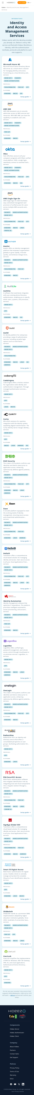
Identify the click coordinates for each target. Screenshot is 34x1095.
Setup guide (24, 97)
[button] (3, 3)
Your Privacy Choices (18, 1091)
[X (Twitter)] (19, 1084)
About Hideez (14, 1046)
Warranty (13, 1075)
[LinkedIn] (23, 1084)
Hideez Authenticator (17, 1032)
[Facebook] (11, 1084)
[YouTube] (15, 1084)
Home (3, 7)
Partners (13, 1050)
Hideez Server (14, 1029)
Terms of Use (14, 1071)
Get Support (14, 1057)
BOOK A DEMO (22, 2)
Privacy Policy (14, 1068)
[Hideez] (17, 1011)
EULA (11, 1079)
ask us (12, 995)
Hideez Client (14, 1036)
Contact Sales (14, 1054)
